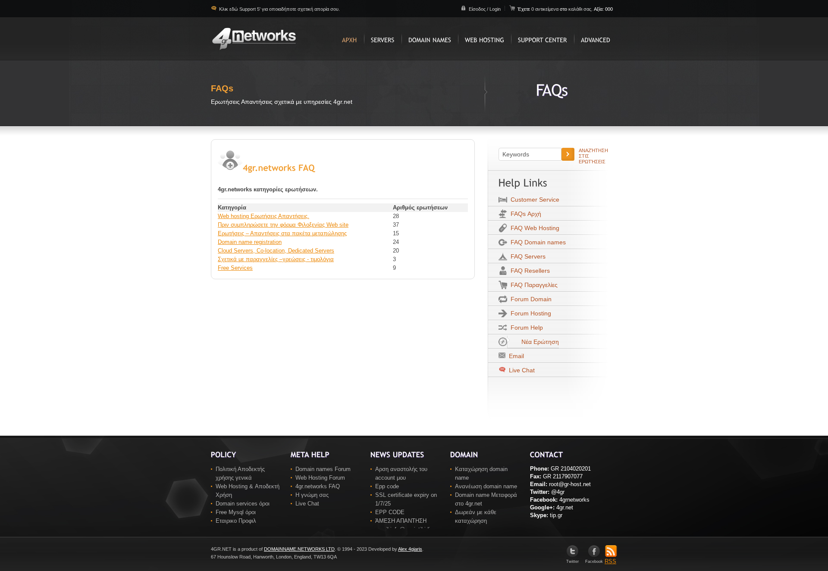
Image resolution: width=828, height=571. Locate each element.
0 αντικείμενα (545, 9)
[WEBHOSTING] (484, 38)
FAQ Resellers (528, 270)
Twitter (572, 561)
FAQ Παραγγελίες (532, 284)
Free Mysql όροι (236, 512)
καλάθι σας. (580, 9)
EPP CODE (390, 512)
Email (514, 356)
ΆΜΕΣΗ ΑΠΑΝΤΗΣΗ (401, 521)
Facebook (594, 561)
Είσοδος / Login (485, 9)
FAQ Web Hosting (533, 228)
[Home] (349, 38)
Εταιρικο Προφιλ (236, 521)
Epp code (387, 486)
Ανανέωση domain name (486, 486)
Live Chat (521, 370)
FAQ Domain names (536, 242)
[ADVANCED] (595, 38)
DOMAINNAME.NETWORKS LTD (299, 549)
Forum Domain (529, 299)
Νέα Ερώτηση (538, 341)
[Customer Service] (542, 38)
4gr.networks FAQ (317, 486)
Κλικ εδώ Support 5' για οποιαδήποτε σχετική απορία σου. (279, 9)
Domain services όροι (243, 503)
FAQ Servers (526, 256)
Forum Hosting (529, 313)
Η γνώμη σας (312, 495)
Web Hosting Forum (320, 477)
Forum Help (525, 327)
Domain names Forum (323, 469)
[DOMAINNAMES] (429, 38)
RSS (610, 561)
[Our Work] (382, 38)
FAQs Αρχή (524, 213)
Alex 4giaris (410, 549)
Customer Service (533, 199)
